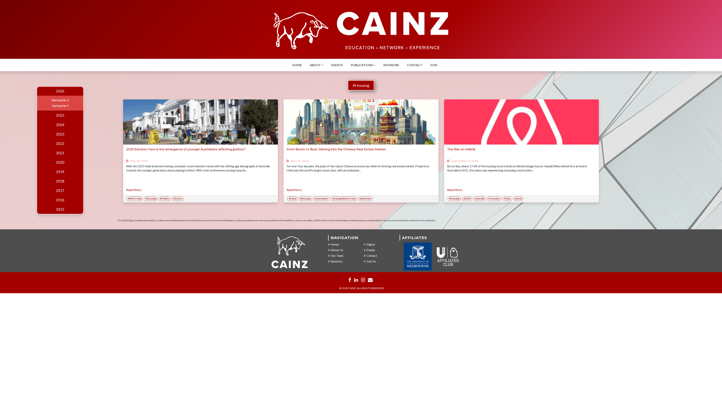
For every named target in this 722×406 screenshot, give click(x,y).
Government (321, 198)
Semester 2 (60, 100)
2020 (60, 162)
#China (292, 198)
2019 (60, 172)
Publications (362, 65)
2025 (60, 115)
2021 (60, 153)
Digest (370, 244)
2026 (60, 91)
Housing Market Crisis (344, 198)
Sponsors (391, 65)
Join (433, 65)
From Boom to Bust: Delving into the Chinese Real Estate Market (336, 149)
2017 (60, 191)
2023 (60, 134)
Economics (494, 198)
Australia (479, 198)
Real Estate (365, 198)
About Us (337, 250)
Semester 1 (60, 106)
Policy (507, 198)
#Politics (164, 198)
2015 (60, 209)
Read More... (134, 190)
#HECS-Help (134, 198)
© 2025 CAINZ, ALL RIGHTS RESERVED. (362, 288)
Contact (414, 65)
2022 (60, 144)
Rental (518, 198)
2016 (60, 200)
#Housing (361, 85)
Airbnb (467, 198)
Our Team (337, 255)
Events (337, 65)
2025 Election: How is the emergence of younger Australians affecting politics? (186, 149)
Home (297, 65)
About (315, 65)
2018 (60, 181)
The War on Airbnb (461, 149)
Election (177, 198)
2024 (60, 125)
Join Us (371, 261)
